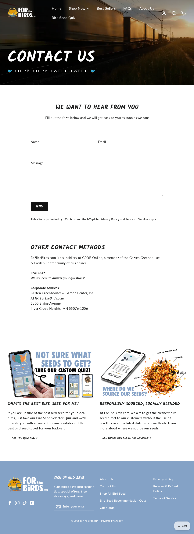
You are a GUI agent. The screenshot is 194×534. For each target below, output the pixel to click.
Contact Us (108, 486)
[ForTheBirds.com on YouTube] (32, 502)
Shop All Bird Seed (113, 493)
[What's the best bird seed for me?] (51, 373)
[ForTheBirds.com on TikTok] (24, 502)
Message (37, 163)
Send (39, 206)
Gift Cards (107, 507)
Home (56, 8)
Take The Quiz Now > (24, 438)
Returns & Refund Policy (165, 488)
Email (102, 142)
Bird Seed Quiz (63, 18)
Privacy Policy (109, 219)
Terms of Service (137, 219)
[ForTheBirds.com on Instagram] (17, 502)
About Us (146, 8)
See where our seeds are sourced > (126, 438)
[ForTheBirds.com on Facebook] (10, 502)
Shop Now (77, 8)
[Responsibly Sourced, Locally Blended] (143, 373)
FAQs (127, 8)
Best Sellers (106, 8)
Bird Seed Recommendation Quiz (123, 500)
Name (35, 142)
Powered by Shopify (112, 520)
